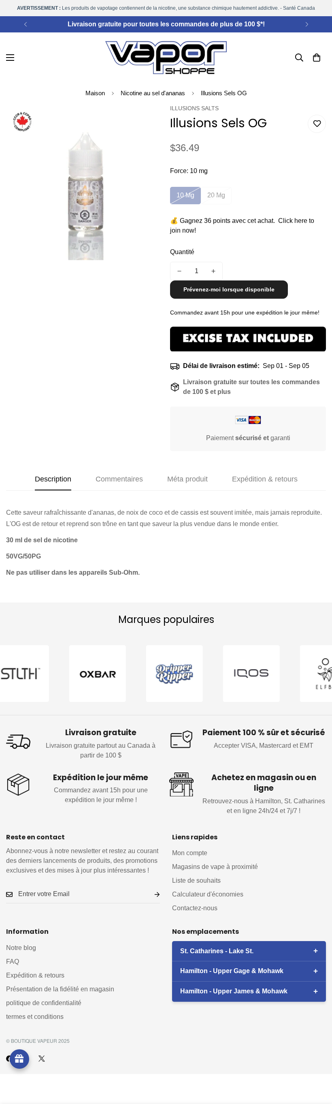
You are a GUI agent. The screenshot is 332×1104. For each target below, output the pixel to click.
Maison (95, 93)
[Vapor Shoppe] (166, 57)
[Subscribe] (150, 894)
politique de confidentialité (43, 1002)
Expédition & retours (35, 975)
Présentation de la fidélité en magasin (60, 989)
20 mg (216, 195)
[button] (316, 57)
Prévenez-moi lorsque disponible (229, 289)
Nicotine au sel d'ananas (153, 93)
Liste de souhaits (196, 880)
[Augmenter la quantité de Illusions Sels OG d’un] (213, 271)
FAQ (12, 961)
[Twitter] (41, 1058)
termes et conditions (35, 1016)
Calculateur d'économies (207, 894)
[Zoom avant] (145, 121)
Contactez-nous (194, 908)
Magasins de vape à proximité (215, 866)
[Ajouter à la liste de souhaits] (317, 124)
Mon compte (189, 852)
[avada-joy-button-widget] (19, 1059)
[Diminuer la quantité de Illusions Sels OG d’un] (179, 271)
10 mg (185, 195)
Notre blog (21, 947)
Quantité (182, 251)
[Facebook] (9, 1058)
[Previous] (25, 24)
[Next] (307, 24)
